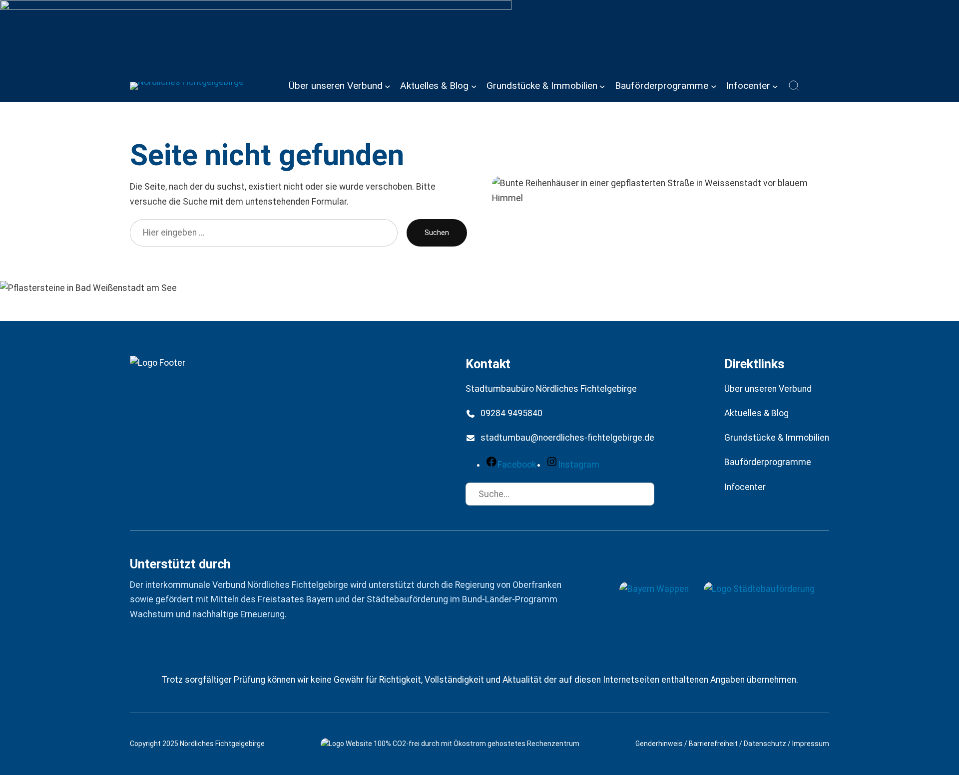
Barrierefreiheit (713, 744)
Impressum (810, 744)
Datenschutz (765, 744)
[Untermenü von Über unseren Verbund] (388, 86)
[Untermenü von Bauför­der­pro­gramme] (714, 86)
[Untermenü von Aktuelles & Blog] (474, 86)
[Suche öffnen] (794, 86)
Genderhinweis (659, 744)
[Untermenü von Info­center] (775, 86)
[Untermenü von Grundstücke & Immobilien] (602, 86)
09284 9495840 (511, 413)
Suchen (437, 233)
